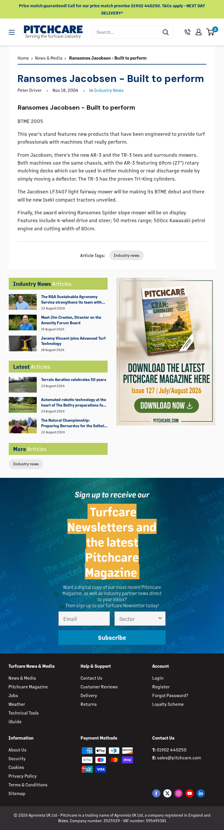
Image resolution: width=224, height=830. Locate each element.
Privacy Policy (22, 776)
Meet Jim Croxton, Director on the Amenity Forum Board (71, 320)
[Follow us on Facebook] (156, 793)
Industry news (26, 463)
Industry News (109, 90)
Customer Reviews (99, 686)
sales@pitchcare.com (179, 757)
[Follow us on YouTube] (190, 793)
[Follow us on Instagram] (178, 793)
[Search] (165, 32)
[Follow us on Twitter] (167, 793)
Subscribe (112, 637)
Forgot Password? (170, 695)
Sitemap (16, 793)
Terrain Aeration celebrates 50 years (73, 379)
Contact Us (91, 678)
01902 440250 (171, 749)
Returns (88, 704)
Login (158, 678)
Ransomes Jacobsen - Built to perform (107, 57)
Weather (16, 704)
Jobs (13, 695)
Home (23, 57)
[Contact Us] (187, 32)
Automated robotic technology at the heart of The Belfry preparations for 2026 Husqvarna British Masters (73, 402)
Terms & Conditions (28, 784)
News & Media (48, 57)
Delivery (88, 695)
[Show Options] (160, 619)
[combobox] (125, 32)
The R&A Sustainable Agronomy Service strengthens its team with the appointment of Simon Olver (71, 299)
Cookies (16, 767)
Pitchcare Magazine (28, 686)
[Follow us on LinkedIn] (201, 793)
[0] (210, 32)
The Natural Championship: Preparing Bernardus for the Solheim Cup (74, 423)
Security (17, 758)
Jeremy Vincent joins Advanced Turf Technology (73, 341)
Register (161, 686)
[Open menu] (12, 32)
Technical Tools (23, 712)
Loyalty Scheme (168, 704)
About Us (17, 749)
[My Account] (199, 32)
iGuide (15, 721)
